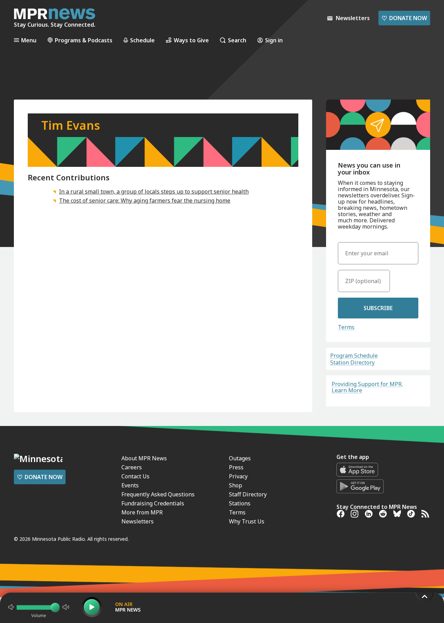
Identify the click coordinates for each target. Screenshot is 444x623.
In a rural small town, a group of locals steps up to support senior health (154, 191)
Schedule (142, 40)
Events (130, 485)
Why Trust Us (246, 521)
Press (236, 467)
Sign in (274, 40)
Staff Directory (248, 494)
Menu (28, 40)
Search (237, 40)
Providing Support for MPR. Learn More (367, 387)
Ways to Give (191, 40)
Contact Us (135, 476)
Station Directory (352, 362)
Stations (239, 503)
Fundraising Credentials (152, 503)
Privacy (238, 476)
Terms (346, 327)
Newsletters (137, 521)
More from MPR (142, 512)
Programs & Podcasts (83, 40)
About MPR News (144, 458)
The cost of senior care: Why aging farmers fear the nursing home (144, 200)
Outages (240, 458)
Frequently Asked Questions (158, 494)
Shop (235, 485)
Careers (131, 467)
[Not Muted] (11, 607)
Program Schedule (354, 355)
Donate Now (404, 18)
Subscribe (378, 308)
